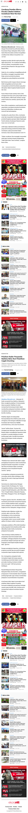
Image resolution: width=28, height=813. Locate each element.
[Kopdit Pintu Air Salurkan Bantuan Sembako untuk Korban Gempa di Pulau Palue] (5, 231)
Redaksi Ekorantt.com (13, 211)
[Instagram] (18, 2)
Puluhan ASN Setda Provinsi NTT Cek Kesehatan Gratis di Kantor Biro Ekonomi (18, 274)
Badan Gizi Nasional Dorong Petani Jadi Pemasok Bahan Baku (18, 311)
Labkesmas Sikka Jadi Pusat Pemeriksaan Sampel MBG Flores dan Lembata (18, 259)
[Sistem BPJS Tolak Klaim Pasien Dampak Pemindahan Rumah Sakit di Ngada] (5, 296)
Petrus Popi (7, 17)
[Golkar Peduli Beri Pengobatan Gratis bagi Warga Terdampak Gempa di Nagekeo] (5, 251)
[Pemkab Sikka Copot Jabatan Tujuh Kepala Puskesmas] (5, 289)
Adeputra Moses (12, 219)
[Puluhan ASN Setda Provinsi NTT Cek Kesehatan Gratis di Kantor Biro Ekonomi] (5, 274)
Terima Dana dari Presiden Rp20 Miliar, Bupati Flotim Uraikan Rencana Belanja (18, 207)
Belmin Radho (12, 299)
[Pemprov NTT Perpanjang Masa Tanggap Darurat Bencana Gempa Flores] (5, 223)
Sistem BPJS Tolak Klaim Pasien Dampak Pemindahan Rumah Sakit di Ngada (18, 297)
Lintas (11, 204)
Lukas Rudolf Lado (13, 233)
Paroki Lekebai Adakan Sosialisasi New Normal (11, 149)
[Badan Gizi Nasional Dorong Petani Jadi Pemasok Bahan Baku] (5, 311)
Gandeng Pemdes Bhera (10, 147)
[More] (17, 20)
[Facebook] (16, 2)
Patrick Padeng (12, 240)
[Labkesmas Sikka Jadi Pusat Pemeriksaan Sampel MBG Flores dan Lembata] (5, 259)
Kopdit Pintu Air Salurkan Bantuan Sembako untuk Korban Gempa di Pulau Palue (18, 231)
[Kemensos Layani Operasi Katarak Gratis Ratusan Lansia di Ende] (5, 304)
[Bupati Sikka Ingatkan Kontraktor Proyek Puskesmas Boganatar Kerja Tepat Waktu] (5, 282)
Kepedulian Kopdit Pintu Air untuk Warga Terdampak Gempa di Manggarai (18, 216)
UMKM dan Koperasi (14, 228)
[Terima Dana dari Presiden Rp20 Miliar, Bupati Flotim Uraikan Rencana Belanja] (5, 207)
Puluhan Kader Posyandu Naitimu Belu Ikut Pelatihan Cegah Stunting (17, 238)
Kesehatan (4, 6)
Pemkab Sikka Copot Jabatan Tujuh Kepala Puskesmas (17, 289)
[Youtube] (22, 2)
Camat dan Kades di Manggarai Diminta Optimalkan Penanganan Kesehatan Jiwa (18, 267)
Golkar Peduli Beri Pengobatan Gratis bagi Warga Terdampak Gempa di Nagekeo (17, 252)
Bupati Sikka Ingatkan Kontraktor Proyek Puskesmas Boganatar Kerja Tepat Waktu (17, 282)
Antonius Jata (12, 226)
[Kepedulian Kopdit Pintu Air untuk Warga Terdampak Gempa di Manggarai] (5, 216)
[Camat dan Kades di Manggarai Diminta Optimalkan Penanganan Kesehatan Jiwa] (5, 266)
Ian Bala (11, 254)
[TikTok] (20, 2)
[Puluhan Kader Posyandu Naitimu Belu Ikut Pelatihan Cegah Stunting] (5, 238)
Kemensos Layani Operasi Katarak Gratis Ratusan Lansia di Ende (18, 304)
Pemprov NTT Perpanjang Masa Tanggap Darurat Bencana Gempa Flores (18, 223)
